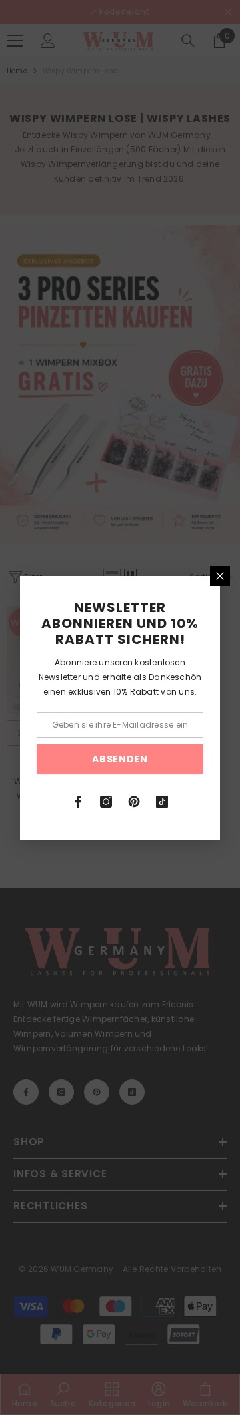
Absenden (120, 759)
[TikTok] (162, 802)
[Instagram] (106, 802)
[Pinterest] (134, 802)
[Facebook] (78, 802)
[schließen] (220, 576)
